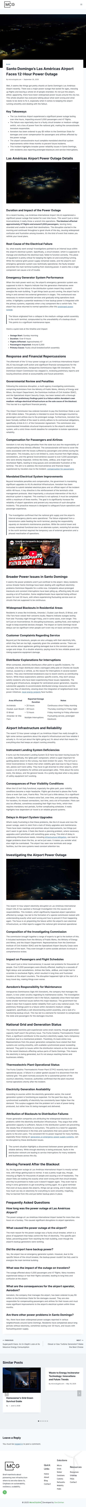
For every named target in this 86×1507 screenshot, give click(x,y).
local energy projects (31, 692)
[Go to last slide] (7, 1393)
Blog (8, 64)
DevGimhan (59, 1502)
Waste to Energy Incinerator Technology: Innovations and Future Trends (64, 1376)
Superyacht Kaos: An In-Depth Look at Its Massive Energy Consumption (21, 1343)
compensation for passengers (60, 469)
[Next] (79, 1393)
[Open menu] (81, 4)
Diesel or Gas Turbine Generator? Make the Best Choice (65, 1343)
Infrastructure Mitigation (55, 837)
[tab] (38, 1421)
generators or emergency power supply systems (52, 1137)
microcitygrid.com (15, 79)
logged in (19, 1444)
